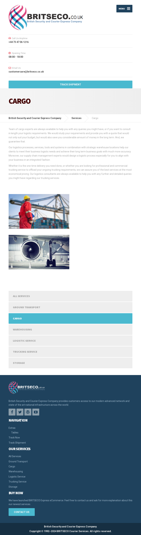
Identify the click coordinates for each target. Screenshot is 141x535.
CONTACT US (21, 512)
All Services (21, 296)
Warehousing (22, 329)
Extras (12, 428)
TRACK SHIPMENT (70, 84)
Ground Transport (26, 307)
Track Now (14, 437)
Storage (19, 363)
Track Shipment (17, 442)
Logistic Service (24, 340)
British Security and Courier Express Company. (70, 526)
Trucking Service (25, 351)
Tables (14, 432)
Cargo (17, 318)
